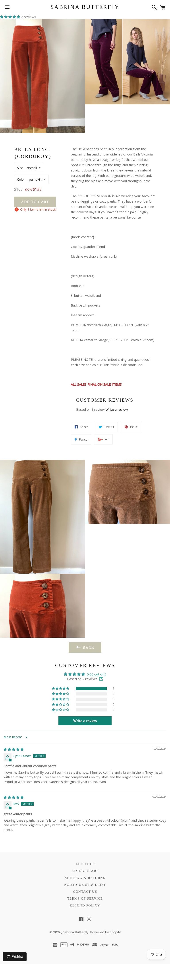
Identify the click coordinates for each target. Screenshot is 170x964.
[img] (14, 749)
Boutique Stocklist (85, 884)
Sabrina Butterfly (84, 7)
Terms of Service (85, 898)
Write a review (117, 409)
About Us (85, 864)
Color (21, 179)
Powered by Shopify (105, 932)
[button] (10, 16)
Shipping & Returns (85, 878)
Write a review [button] (85, 720)
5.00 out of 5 (96, 674)
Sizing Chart (85, 871)
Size (20, 167)
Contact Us (85, 891)
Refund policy (85, 905)
